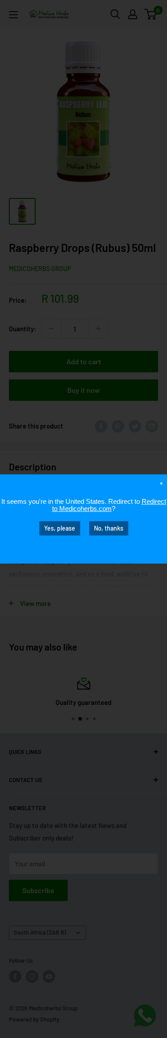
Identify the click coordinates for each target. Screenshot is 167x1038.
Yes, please (59, 528)
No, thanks (108, 528)
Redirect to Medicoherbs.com (109, 505)
